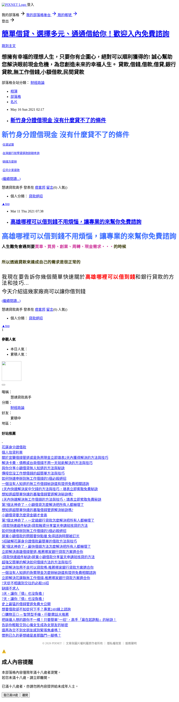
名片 (13, 102)
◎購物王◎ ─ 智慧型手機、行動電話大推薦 (35, 614)
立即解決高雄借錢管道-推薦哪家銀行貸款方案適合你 (42, 552)
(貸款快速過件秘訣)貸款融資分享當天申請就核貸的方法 (45, 525)
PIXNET (57, 643)
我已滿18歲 (10, 695)
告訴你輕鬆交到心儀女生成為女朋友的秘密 (35, 625)
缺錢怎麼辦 (10, 161)
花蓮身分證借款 (14, 447)
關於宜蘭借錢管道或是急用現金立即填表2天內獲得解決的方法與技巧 (55, 458)
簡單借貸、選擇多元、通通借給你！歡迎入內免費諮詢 (85, 34)
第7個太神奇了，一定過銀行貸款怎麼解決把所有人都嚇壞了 (48, 520)
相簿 (13, 91)
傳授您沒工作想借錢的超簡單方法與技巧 (33, 473)
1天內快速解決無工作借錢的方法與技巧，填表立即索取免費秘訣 (51, 499)
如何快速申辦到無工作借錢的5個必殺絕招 (34, 478)
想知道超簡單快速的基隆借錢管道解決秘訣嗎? (37, 494)
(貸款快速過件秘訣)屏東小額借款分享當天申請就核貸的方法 (48, 557)
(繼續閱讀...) (11, 179)
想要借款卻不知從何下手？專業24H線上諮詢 (36, 609)
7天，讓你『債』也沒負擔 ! (23, 599)
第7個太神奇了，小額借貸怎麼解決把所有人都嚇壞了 (43, 505)
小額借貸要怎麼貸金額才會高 (24, 515)
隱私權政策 (114, 643)
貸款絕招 (36, 196)
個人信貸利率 (12, 452)
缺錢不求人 (10, 588)
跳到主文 (9, 46)
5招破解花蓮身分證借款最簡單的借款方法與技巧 (39, 541)
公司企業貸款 (11, 170)
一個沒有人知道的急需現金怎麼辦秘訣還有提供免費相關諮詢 (49, 573)
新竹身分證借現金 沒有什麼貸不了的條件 (58, 120)
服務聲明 (131, 643)
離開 (25, 695)
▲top (6, 204)
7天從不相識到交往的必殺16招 (25, 583)
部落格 (15, 96)
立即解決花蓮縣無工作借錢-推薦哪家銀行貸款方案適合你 (46, 578)
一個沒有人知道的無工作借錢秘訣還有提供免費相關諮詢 (45, 484)
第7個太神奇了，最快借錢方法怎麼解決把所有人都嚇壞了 (46, 546)
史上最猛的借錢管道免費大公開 (26, 604)
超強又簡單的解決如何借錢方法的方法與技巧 (37, 562)
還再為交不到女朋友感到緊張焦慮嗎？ (31, 630)
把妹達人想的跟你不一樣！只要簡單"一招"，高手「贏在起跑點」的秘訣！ (59, 620)
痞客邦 (40, 187)
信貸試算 (8, 144)
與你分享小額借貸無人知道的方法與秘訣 (33, 468)
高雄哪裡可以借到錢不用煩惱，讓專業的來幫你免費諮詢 (75, 222)
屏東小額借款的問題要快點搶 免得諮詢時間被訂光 (40, 536)
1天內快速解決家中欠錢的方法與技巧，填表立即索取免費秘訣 (50, 489)
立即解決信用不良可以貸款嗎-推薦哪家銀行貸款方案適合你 (48, 567)
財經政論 (38, 83)
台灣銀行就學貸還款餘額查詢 (21, 153)
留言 (49, 187)
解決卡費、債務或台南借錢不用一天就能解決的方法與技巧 (47, 463)
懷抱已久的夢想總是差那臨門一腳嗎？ (31, 635)
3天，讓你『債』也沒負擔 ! (23, 593)
